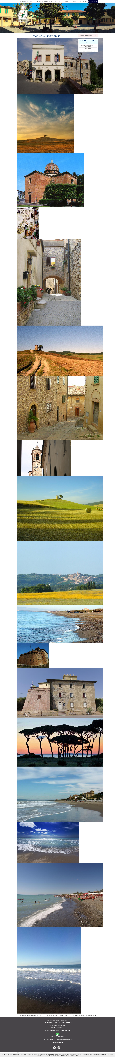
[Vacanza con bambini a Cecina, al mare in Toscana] (28, 239)
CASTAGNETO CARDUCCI (88, 51)
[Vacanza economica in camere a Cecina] (60, 604)
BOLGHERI (88, 49)
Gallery (57, 1)
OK (77, 1055)
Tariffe (38, 1)
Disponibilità (93, 1)
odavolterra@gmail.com (64, 1039)
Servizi (31, 1)
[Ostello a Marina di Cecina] (45, 152)
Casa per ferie (23, 1)
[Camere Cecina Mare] (60, 540)
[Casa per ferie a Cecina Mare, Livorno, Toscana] (23, 22)
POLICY (72, 1055)
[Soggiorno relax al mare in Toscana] (60, 439)
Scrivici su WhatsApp (57, 1036)
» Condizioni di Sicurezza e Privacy (30, 1015)
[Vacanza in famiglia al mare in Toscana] (50, 207)
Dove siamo (82, 1)
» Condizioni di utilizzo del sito (57, 1015)
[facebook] (55, 1048)
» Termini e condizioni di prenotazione (84, 1015)
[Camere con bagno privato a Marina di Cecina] (60, 94)
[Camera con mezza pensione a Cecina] (49, 325)
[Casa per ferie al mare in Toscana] (60, 375)
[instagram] (60, 1048)
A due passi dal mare (69, 1)
